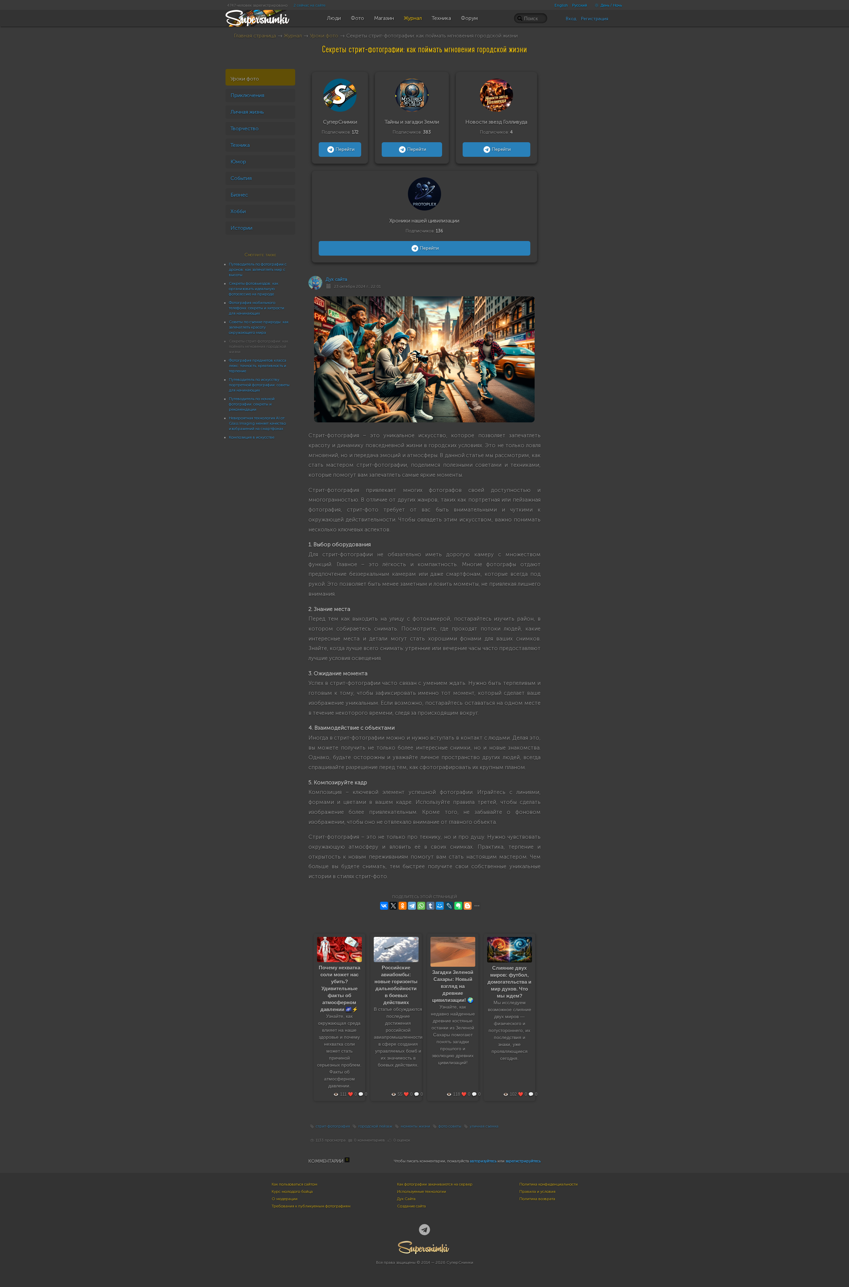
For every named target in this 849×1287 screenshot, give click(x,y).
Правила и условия (537, 1191)
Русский (579, 5)
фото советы (449, 1126)
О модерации (284, 1198)
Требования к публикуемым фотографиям (311, 1206)
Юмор (238, 161)
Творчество (244, 128)
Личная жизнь (247, 112)
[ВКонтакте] (384, 906)
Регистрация (594, 19)
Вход (571, 19)
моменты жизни (415, 1126)
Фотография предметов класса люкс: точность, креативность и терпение (257, 365)
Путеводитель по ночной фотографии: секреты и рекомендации (252, 404)
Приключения (247, 95)
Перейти (345, 149)
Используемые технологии (421, 1191)
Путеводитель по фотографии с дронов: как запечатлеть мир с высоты (258, 269)
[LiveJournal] (449, 906)
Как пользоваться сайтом (294, 1184)
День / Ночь (611, 5)
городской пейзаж (375, 1126)
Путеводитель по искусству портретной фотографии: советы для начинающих (259, 385)
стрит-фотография (333, 1126)
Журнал (293, 35)
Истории (241, 228)
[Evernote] (458, 906)
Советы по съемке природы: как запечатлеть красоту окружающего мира (259, 327)
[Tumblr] (430, 906)
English (561, 5)
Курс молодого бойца (292, 1191)
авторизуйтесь (483, 1161)
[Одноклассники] (403, 906)
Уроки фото (324, 35)
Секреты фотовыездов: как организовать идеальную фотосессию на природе (253, 288)
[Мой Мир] (440, 906)
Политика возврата (537, 1198)
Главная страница (255, 35)
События (241, 178)
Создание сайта (411, 1206)
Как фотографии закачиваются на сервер (435, 1184)
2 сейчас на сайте (309, 5)
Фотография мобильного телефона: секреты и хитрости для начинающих (256, 308)
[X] (393, 906)
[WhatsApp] (421, 906)
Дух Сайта (406, 1198)
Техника (240, 145)
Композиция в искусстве (251, 437)
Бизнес (239, 195)
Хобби (238, 211)
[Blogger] (468, 906)
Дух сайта (336, 279)
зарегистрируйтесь (523, 1161)
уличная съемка (484, 1126)
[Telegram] (412, 906)
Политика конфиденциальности (548, 1184)
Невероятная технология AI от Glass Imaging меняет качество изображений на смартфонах (257, 423)
